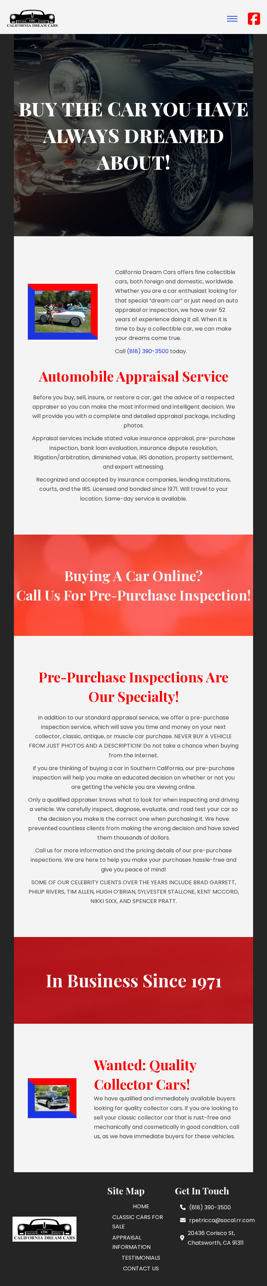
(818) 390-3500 (148, 351)
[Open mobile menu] (232, 19)
